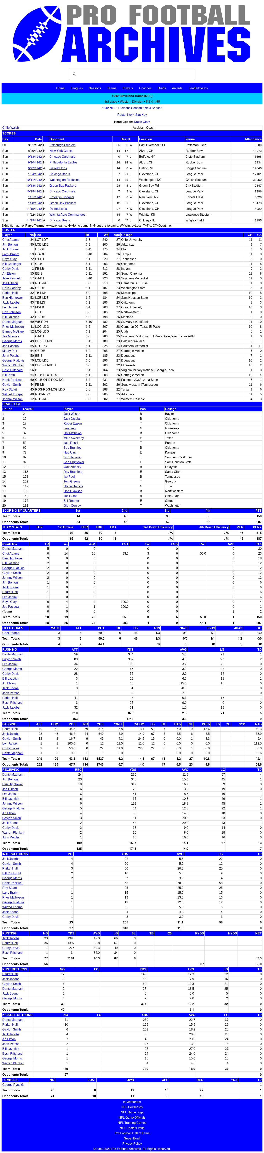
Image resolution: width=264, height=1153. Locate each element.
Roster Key (125, 114)
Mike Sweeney (74, 438)
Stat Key (141, 114)
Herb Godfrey (11, 288)
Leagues (77, 88)
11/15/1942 (34, 208)
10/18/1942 (34, 185)
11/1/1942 (35, 197)
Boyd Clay (9, 259)
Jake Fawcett (11, 278)
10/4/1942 (35, 174)
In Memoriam (132, 1101)
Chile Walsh (10, 127)
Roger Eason (73, 423)
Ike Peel (69, 476)
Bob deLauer (72, 457)
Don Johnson (11, 312)
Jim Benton (10, 244)
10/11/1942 (34, 179)
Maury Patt (9, 350)
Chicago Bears (59, 174)
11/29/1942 (34, 220)
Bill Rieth (8, 375)
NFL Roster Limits (132, 1128)
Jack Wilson (72, 413)
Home (60, 88)
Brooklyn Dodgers (61, 197)
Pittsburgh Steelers (62, 145)
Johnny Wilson (12, 399)
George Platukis (13, 360)
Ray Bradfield (73, 471)
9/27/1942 (35, 168)
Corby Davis (10, 268)
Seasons (95, 88)
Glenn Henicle (73, 486)
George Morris (12, 341)
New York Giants (60, 150)
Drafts (162, 88)
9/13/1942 (35, 156)
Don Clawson (73, 491)
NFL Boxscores (132, 1107)
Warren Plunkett (13, 365)
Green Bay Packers (62, 185)
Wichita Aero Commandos (67, 214)
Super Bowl (132, 1138)
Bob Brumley (72, 447)
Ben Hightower (12, 297)
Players (128, 88)
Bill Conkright (11, 263)
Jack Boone (10, 249)
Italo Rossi (71, 442)
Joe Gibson (10, 283)
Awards (177, 88)
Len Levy (70, 428)
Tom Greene (72, 481)
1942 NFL (109, 108)
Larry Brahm (10, 254)
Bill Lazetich (10, 317)
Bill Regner (71, 500)
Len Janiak (9, 307)
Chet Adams (10, 239)
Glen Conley (72, 505)
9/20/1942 (35, 162)
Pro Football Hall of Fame (132, 1133)
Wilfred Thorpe (12, 394)
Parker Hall (10, 292)
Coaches (145, 88)
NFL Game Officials (132, 1117)
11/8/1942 (35, 203)
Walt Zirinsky (72, 467)
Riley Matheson (13, 326)
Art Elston (9, 273)
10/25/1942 (34, 191)
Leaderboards (198, 88)
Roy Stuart (9, 389)
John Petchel (11, 355)
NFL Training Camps (132, 1122)
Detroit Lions (58, 168)
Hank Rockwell (12, 379)
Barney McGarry (13, 331)
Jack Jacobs (10, 302)
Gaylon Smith (11, 384)
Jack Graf (70, 496)
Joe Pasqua (10, 346)
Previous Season (130, 108)
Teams (111, 88)
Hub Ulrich (71, 452)
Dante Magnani (12, 321)
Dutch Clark (142, 121)
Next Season (153, 108)
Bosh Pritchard (12, 370)
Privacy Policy (132, 1143)
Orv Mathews (73, 433)
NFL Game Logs (132, 1112)
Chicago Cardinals (62, 156)
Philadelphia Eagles (63, 162)
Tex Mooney (10, 336)
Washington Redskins (64, 179)
